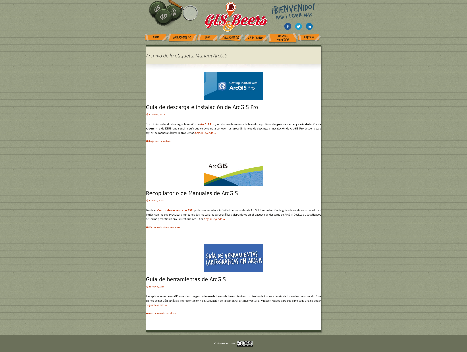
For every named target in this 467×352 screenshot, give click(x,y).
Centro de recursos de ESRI (175, 210)
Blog (208, 37)
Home (156, 37)
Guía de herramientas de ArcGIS (186, 279)
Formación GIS (230, 38)
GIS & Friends (255, 38)
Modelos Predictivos (283, 38)
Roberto (309, 37)
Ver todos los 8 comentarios (164, 227)
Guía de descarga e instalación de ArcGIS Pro (202, 107)
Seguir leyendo (206, 133)
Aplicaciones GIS (182, 37)
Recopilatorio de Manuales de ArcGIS (192, 193)
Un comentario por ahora (162, 313)
